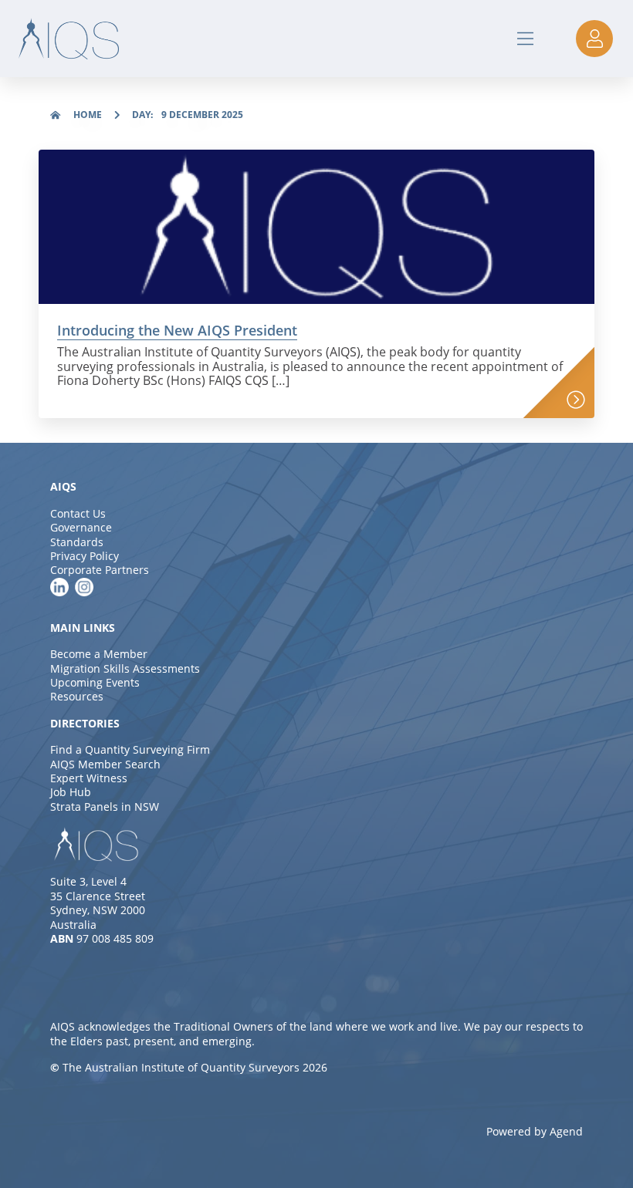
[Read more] (575, 399)
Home (87, 114)
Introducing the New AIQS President (177, 330)
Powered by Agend (534, 1131)
